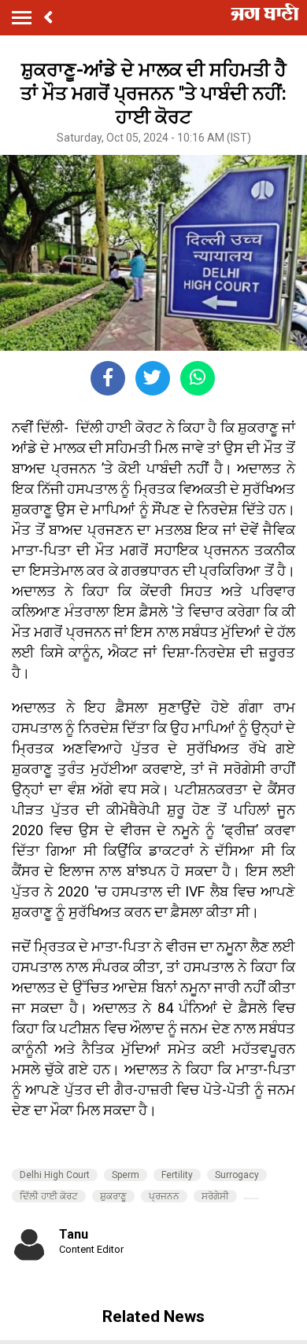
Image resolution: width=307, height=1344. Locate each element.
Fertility (177, 1174)
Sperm (125, 1174)
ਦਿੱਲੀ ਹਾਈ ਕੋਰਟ (49, 1196)
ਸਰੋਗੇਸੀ (215, 1196)
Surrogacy (237, 1174)
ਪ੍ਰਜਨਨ (164, 1196)
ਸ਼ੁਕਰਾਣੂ (113, 1196)
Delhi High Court (55, 1174)
